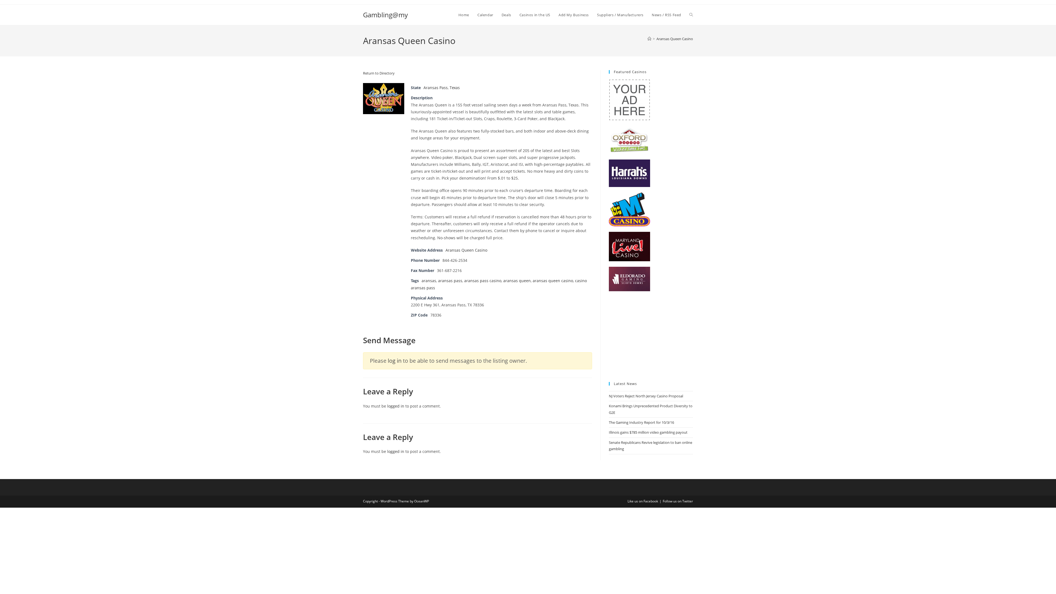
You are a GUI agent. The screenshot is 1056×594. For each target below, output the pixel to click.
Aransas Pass (436, 87)
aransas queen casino (553, 280)
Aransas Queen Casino (674, 38)
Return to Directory (379, 73)
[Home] (649, 38)
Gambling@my (385, 14)
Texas (455, 87)
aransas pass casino (482, 280)
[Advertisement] (651, 336)
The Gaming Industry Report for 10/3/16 (641, 422)
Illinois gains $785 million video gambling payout (648, 432)
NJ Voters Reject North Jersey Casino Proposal (646, 396)
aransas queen (517, 280)
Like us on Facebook (643, 501)
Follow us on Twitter (678, 501)
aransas (429, 280)
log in (395, 360)
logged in (395, 406)
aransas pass (450, 280)
